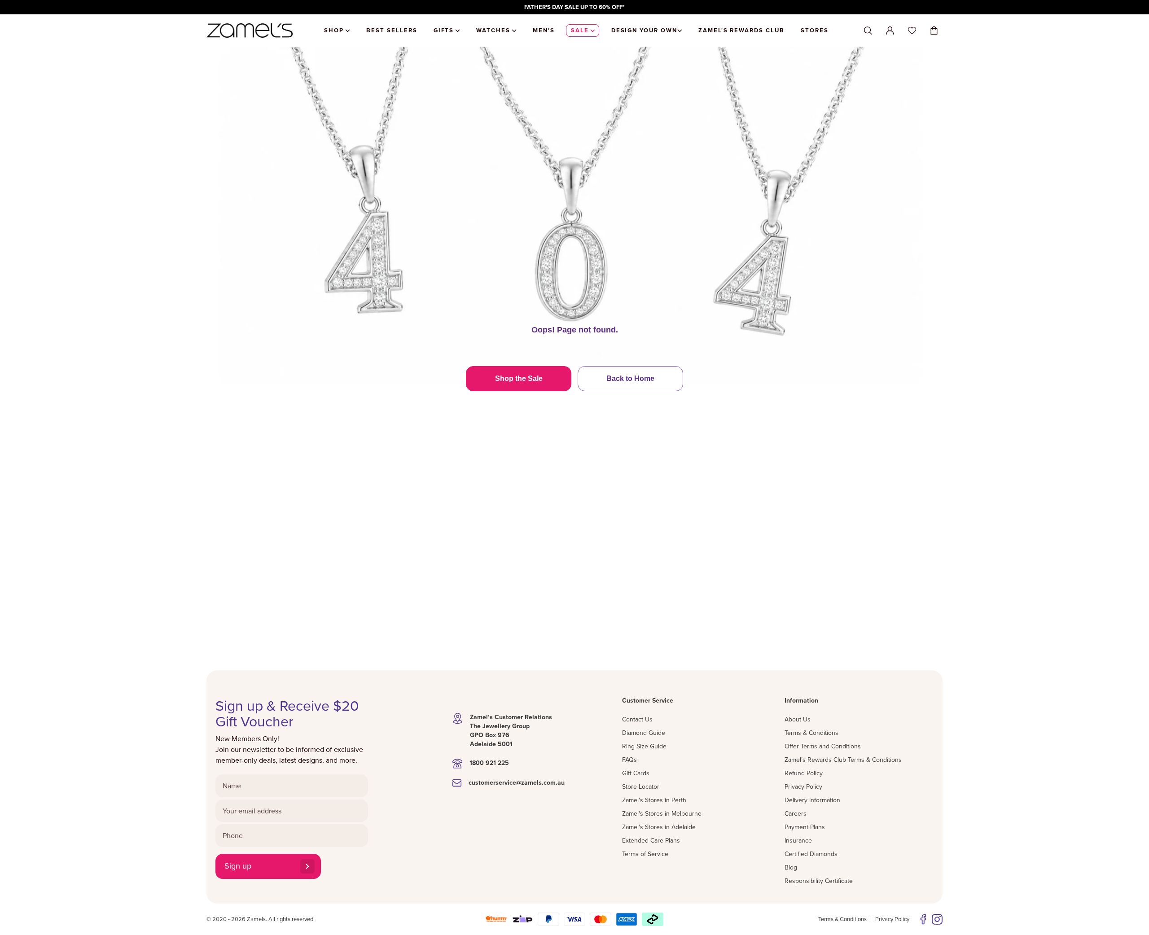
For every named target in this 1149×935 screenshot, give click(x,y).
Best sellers (391, 30)
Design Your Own (644, 30)
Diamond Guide (643, 732)
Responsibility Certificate (819, 880)
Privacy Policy (803, 786)
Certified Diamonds (811, 853)
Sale (580, 30)
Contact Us (637, 719)
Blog (791, 867)
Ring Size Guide (644, 746)
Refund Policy (804, 773)
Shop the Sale (519, 378)
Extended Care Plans (651, 840)
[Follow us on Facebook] (923, 919)
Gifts (444, 30)
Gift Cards (635, 773)
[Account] (890, 30)
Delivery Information (812, 799)
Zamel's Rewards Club (741, 30)
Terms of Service (645, 853)
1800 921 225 (489, 762)
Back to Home (630, 378)
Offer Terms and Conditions (823, 746)
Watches (493, 30)
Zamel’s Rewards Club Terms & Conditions (843, 759)
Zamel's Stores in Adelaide (659, 826)
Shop (334, 30)
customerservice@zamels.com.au (517, 782)
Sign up (237, 865)
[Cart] (934, 30)
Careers (796, 813)
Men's (544, 30)
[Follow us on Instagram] (937, 919)
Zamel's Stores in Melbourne (662, 813)
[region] (574, 7)
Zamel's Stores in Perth (654, 799)
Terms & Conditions (811, 732)
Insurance (798, 840)
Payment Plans (805, 826)
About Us (798, 719)
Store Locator (640, 786)
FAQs (629, 759)
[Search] (868, 31)
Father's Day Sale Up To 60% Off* (574, 7)
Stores (815, 30)
